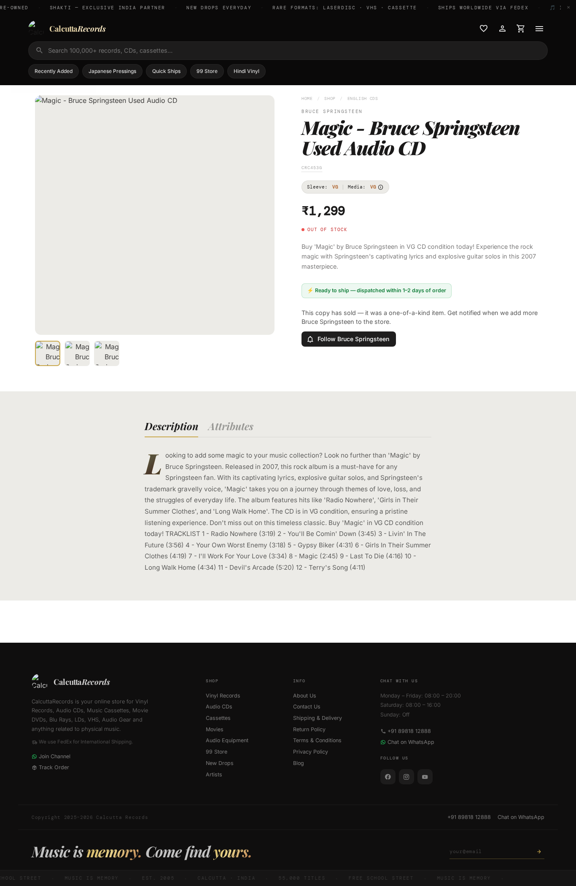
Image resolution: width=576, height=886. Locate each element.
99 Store (207, 71)
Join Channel (54, 756)
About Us (304, 695)
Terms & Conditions (317, 740)
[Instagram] (406, 776)
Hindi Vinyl (246, 71)
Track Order (54, 767)
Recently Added (54, 71)
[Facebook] (388, 776)
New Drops (220, 763)
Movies (214, 729)
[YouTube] (425, 776)
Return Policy (309, 729)
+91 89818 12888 (409, 731)
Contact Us (306, 706)
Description (171, 426)
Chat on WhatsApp (411, 742)
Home (307, 98)
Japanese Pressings (112, 71)
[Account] (502, 28)
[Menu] (539, 28)
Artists (214, 774)
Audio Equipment (227, 740)
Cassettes (218, 718)
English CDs (362, 98)
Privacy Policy (310, 752)
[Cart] (520, 28)
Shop (330, 98)
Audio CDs (219, 706)
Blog (298, 763)
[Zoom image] (262, 322)
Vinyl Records (223, 695)
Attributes (230, 426)
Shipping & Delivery (317, 718)
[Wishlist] (483, 28)
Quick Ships (166, 71)
